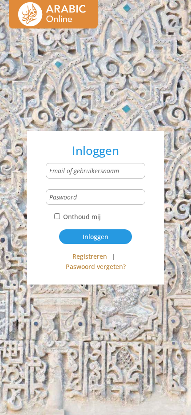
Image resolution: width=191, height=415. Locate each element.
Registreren (89, 256)
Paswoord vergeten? (96, 266)
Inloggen (95, 236)
